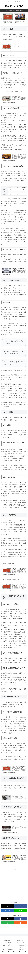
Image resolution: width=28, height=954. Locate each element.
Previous (1, 19)
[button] (25, 490)
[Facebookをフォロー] (20, 918)
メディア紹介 (7, 942)
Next (27, 19)
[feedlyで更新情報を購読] (7, 922)
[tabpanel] (8, 18)
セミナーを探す (7, 940)
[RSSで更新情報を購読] (20, 922)
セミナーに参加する (8, 945)
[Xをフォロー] (7, 918)
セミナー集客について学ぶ (20, 946)
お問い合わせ (20, 940)
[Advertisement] (14, 885)
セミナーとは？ (20, 942)
